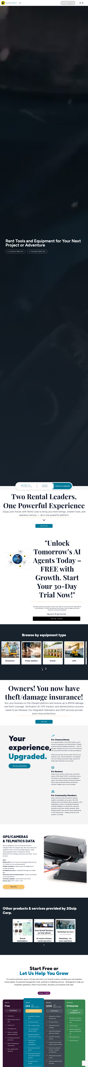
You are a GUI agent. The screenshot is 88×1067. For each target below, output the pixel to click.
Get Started (13, 1010)
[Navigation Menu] (81, 3)
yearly (47, 993)
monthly (41, 993)
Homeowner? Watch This (37, 251)
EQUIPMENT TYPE (25, 485)
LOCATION (45, 485)
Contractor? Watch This (15, 251)
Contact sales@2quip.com (75, 1011)
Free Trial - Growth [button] (56, 619)
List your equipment (68, 3)
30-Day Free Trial (34, 1011)
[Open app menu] (20, 3)
